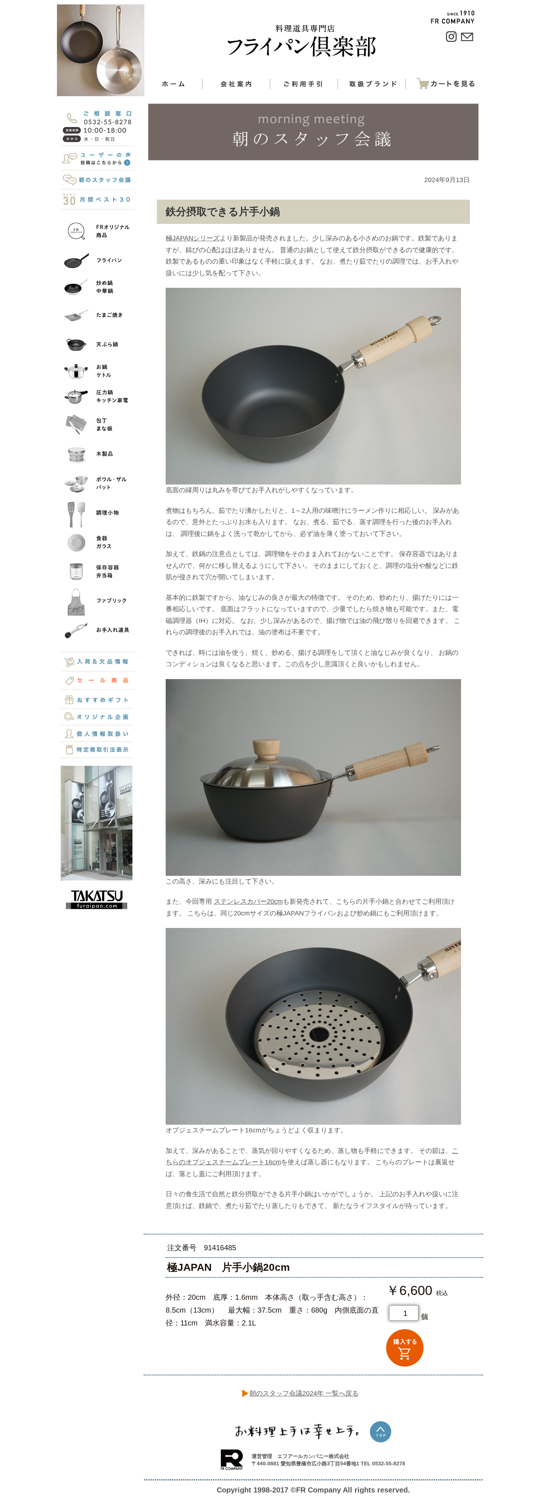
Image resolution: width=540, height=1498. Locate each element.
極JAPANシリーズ (193, 238)
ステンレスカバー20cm (248, 901)
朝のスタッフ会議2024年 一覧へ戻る (304, 1393)
